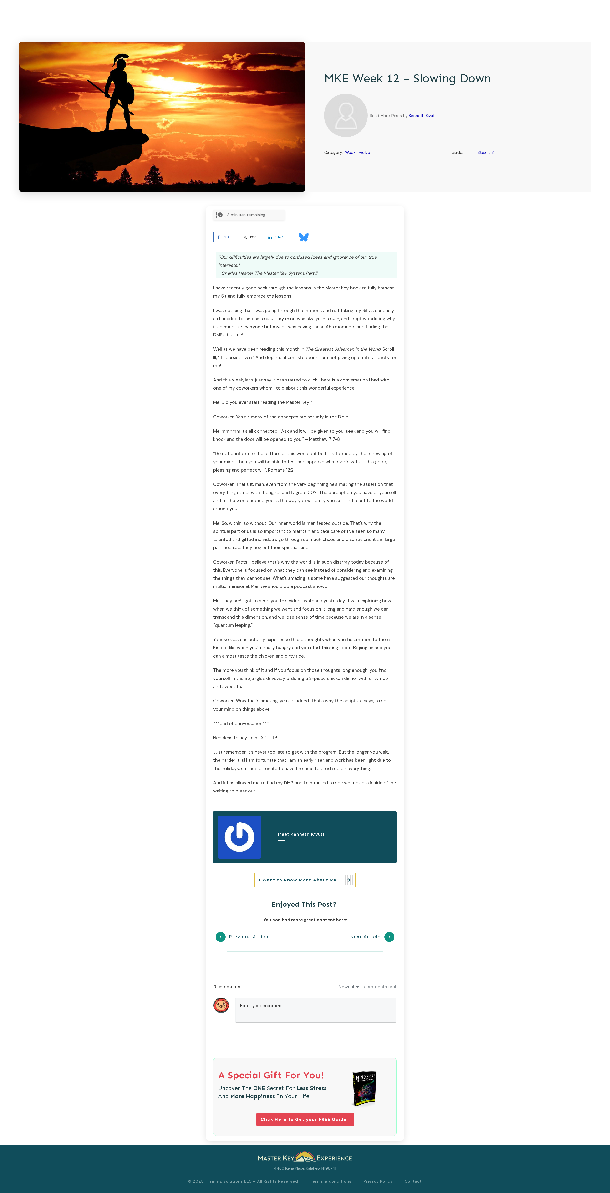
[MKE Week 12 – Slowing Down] (162, 117)
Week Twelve (357, 152)
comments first (380, 987)
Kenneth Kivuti (422, 115)
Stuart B (485, 152)
